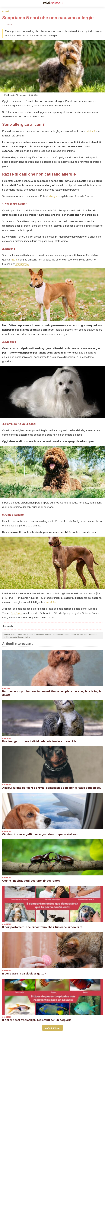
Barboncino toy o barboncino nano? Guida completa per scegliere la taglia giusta (51, 693)
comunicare (22, 264)
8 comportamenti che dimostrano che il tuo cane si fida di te (42, 927)
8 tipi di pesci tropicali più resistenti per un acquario (37, 1020)
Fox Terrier (17, 613)
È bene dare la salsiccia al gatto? (24, 973)
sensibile (51, 602)
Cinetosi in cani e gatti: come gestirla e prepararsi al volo (40, 834)
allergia (53, 196)
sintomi (91, 131)
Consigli (6, 738)
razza (14, 259)
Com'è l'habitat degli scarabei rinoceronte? (31, 880)
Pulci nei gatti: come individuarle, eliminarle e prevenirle (39, 741)
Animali (5, 11)
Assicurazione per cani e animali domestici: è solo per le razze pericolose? (51, 787)
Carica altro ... (52, 1028)
